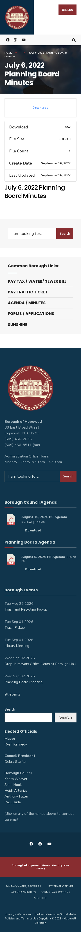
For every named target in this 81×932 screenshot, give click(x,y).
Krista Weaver (15, 778)
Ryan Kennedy (15, 744)
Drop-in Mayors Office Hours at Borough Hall (40, 663)
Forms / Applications (31, 313)
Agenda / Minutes (27, 303)
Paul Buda (12, 802)
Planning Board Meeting (23, 682)
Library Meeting (16, 645)
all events (12, 694)
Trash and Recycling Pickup (25, 609)
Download (40, 108)
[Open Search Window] (74, 40)
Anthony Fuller (16, 796)
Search (65, 233)
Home (8, 52)
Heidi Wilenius (15, 790)
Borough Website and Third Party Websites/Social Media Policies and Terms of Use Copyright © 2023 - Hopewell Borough (40, 918)
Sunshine (17, 324)
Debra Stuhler (15, 761)
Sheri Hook (13, 784)
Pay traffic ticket (28, 292)
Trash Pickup (14, 627)
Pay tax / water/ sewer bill (37, 281)
